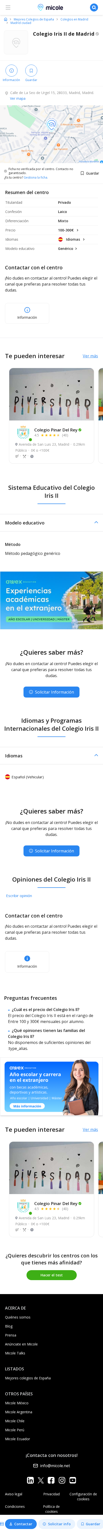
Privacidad (51, 1494)
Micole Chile (14, 1421)
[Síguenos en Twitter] (41, 1480)
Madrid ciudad (20, 22)
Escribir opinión (19, 895)
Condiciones (15, 1506)
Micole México (16, 1403)
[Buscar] (94, 7)
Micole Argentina (18, 1412)
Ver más (90, 356)
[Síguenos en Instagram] (61, 1480)
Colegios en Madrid (74, 19)
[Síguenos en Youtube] (72, 1480)
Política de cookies (51, 1509)
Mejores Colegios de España (34, 19)
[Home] (5, 19)
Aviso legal (13, 1494)
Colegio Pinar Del (56, 430)
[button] (51, 522)
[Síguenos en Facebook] (51, 1480)
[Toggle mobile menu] (8, 7)
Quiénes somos (17, 1317)
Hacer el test (51, 1275)
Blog (8, 1326)
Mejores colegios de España (28, 1378)
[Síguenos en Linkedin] (30, 1480)
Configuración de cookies (83, 1496)
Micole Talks (15, 1353)
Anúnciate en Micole (21, 1344)
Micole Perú (14, 1430)
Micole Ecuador (17, 1438)
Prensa (10, 1335)
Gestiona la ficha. (36, 178)
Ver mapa (18, 98)
